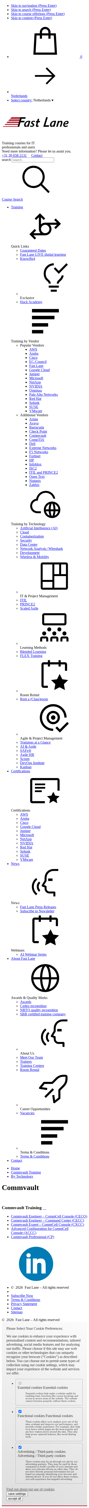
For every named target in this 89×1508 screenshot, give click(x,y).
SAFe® (25, 751)
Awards (25, 1002)
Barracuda (36, 427)
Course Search (12, 199)
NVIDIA (35, 386)
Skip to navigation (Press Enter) (34, 6)
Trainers (26, 1061)
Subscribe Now (22, 1296)
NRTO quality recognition (39, 1010)
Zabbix (34, 485)
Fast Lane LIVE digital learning (43, 254)
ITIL (23, 600)
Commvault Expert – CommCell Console (47, 1224)
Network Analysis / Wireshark (41, 549)
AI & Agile (28, 746)
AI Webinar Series (33, 954)
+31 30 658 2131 (14, 155)
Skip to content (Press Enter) (31, 18)
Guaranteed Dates (33, 250)
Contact (36, 155)
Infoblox (35, 464)
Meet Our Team (31, 1057)
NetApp (35, 382)
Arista (33, 419)
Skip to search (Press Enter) (31, 10)
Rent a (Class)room (34, 699)
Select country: (21, 100)
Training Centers (32, 1066)
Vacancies (27, 1113)
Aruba (33, 353)
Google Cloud (39, 370)
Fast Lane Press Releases (38, 907)
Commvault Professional (32, 1237)
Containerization (32, 536)
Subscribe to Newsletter (37, 911)
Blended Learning (33, 652)
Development (29, 553)
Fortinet (34, 456)
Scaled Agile (29, 608)
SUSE (33, 407)
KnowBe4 (27, 259)
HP (31, 460)
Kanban (25, 767)
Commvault (37, 435)
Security (26, 540)
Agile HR (27, 755)
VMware (35, 411)
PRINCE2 (27, 604)
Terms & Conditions (34, 1156)
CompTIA (36, 440)
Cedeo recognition (33, 1006)
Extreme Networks (42, 448)
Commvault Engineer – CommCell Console (49, 1216)
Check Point (38, 431)
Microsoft (36, 378)
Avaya (34, 423)
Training (17, 207)
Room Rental (29, 1070)
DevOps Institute (32, 763)
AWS (33, 349)
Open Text (36, 477)
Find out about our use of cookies (30, 1489)
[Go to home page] (36, 139)
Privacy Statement (24, 1304)
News (15, 864)
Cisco (33, 358)
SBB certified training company (43, 1014)
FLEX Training (31, 656)
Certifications (20, 771)
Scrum (24, 759)
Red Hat (35, 399)
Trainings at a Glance (35, 742)
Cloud (24, 532)
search (6, 160)
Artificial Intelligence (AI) (39, 528)
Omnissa (35, 390)
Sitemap (17, 1312)
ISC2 (33, 468)
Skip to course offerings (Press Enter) (38, 14)
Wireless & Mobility (34, 557)
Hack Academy (31, 302)
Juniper (34, 374)
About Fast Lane (23, 958)
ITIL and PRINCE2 (43, 472)
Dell (32, 444)
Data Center (28, 544)
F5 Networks (38, 452)
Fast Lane (36, 366)
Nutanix (35, 481)
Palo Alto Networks (43, 394)
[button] (43, 100)
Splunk (34, 403)
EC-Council (38, 362)
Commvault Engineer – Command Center (47, 1220)
